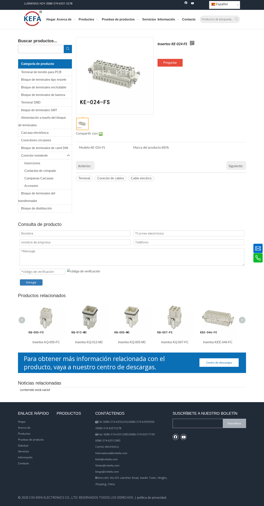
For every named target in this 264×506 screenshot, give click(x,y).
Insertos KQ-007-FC (175, 342)
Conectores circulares (36, 140)
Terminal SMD (31, 102)
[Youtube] (192, 3)
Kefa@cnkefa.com (106, 459)
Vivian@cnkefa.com (107, 465)
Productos (24, 433)
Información (25, 457)
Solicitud (23, 445)
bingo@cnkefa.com (107, 471)
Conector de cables (110, 178)
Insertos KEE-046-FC (217, 342)
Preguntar (170, 62)
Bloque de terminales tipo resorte (43, 79)
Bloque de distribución (36, 208)
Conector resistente (34, 155)
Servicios (23, 451)
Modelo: (85, 148)
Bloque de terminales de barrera (43, 95)
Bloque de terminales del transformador (36, 197)
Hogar (22, 421)
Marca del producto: (147, 148)
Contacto (23, 463)
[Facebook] (186, 3)
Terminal (84, 178)
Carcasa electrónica (35, 132)
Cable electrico (141, 178)
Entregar (31, 282)
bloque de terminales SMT (39, 110)
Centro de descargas (219, 362)
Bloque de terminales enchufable (43, 87)
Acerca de (24, 427)
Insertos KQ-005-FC (46, 342)
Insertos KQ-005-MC (132, 342)
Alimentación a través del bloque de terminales (42, 121)
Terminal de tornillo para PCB (41, 72)
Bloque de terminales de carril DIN (44, 148)
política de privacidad (151, 497)
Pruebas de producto (31, 439)
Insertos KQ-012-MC (89, 342)
